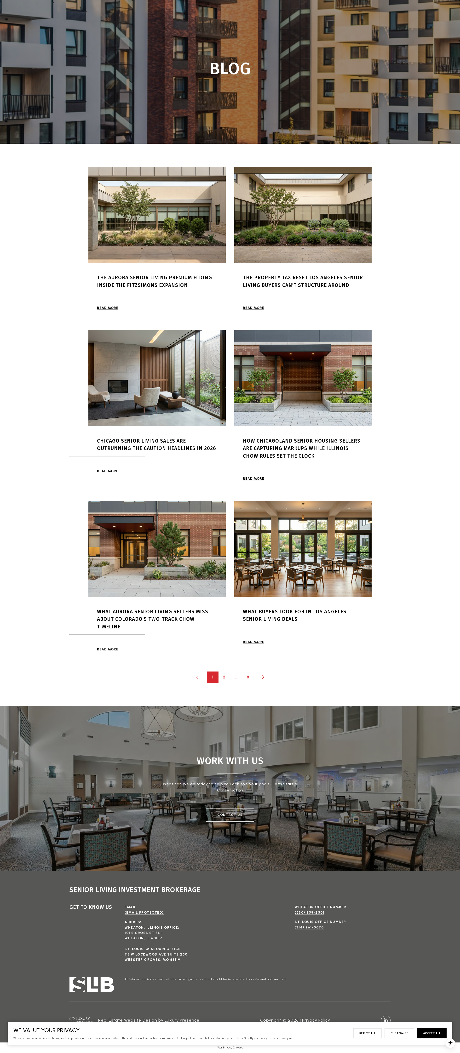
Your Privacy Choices (230, 1047)
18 (247, 677)
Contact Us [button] (230, 815)
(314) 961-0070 (309, 927)
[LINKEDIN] (386, 1020)
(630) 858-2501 (309, 913)
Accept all (432, 1033)
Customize (399, 1033)
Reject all (367, 1033)
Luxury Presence (182, 1020)
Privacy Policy (316, 1020)
